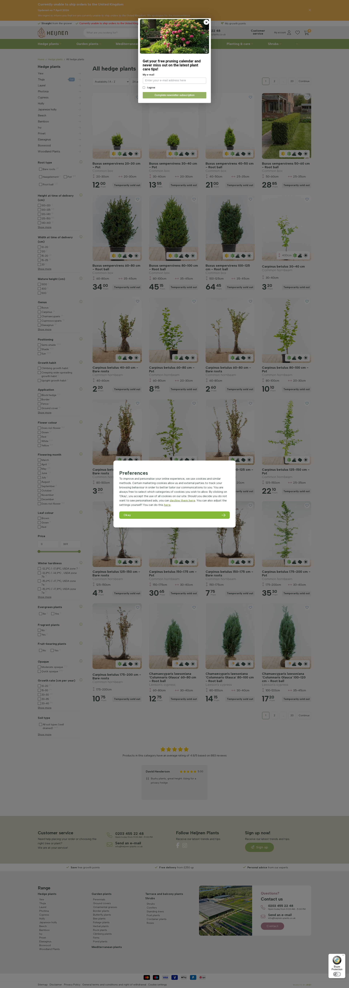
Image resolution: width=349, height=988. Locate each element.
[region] (174, 494)
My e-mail (148, 74)
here (167, 505)
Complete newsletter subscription (174, 95)
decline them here (182, 500)
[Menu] (343, 956)
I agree (151, 87)
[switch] (337, 974)
